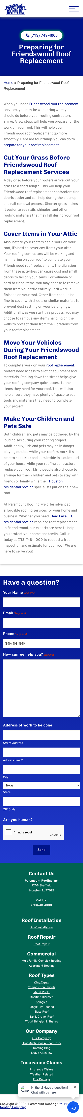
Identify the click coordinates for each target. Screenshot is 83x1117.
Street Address (13, 743)
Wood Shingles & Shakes (41, 1022)
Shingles (41, 1002)
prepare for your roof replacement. (32, 145)
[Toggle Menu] (74, 9)
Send (41, 849)
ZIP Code (9, 810)
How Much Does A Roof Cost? (41, 1043)
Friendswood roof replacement (54, 104)
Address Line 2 (13, 760)
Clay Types (41, 983)
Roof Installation (41, 928)
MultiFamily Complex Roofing (41, 961)
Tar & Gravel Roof (42, 1017)
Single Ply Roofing (41, 1007)
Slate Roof (41, 1012)
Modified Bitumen (41, 997)
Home (8, 83)
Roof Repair (42, 944)
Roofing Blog (41, 1048)
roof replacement (60, 365)
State (6, 792)
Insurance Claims (41, 1070)
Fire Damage (41, 1079)
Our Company (41, 1038)
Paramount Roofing (30, 9)
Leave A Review (41, 1053)
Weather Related (41, 1075)
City (6, 777)
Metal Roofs (41, 992)
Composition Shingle (41, 987)
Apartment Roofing (41, 966)
